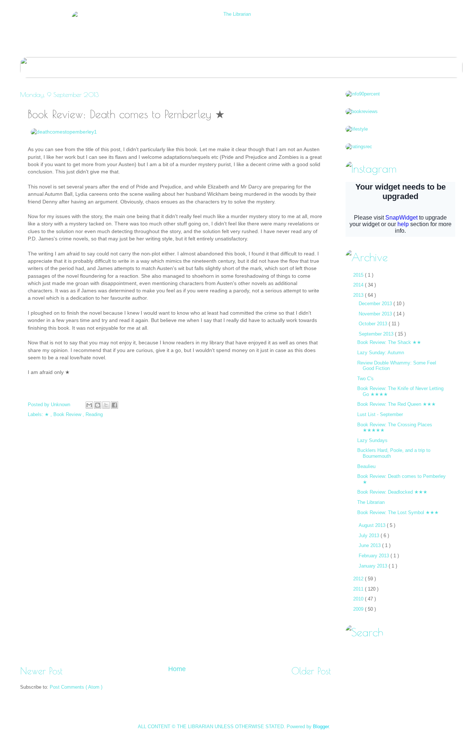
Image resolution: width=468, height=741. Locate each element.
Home (177, 669)
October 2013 (374, 323)
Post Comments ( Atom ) (76, 687)
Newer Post (41, 671)
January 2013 (374, 566)
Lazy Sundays (372, 440)
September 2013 (377, 334)
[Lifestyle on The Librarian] (357, 129)
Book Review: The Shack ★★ (389, 342)
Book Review (68, 414)
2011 (359, 589)
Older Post (311, 671)
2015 (359, 275)
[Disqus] (175, 513)
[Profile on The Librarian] (363, 94)
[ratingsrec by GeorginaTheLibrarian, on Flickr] (359, 146)
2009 (359, 609)
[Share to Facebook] (114, 405)
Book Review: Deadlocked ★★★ (392, 492)
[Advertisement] (175, 638)
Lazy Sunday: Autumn (380, 352)
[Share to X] (106, 405)
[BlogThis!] (97, 405)
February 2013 (374, 555)
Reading (94, 414)
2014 (359, 285)
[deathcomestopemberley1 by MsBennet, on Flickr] (64, 132)
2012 (359, 578)
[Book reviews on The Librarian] (362, 111)
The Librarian (371, 502)
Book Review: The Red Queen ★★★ (396, 404)
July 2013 (370, 535)
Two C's (365, 378)
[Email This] (89, 405)
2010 (359, 599)
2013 (359, 295)
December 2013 (376, 303)
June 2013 (370, 545)
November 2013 (376, 314)
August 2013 (373, 525)
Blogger (321, 726)
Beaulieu (366, 466)
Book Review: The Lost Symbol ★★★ (398, 512)
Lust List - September (380, 414)
